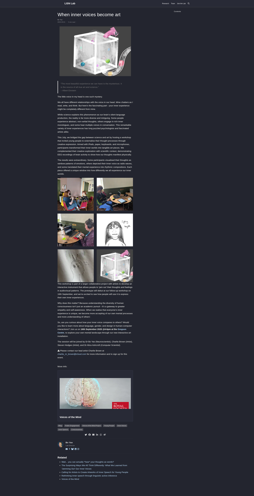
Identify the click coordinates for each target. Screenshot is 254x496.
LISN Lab (69, 3)
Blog (60, 426)
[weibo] (104, 434)
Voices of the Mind (70, 417)
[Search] (189, 3)
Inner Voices (121, 426)
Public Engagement (72, 426)
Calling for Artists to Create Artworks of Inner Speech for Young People (95, 472)
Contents (177, 11)
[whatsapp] (100, 434)
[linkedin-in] (97, 434)
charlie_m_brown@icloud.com (72, 354)
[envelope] (93, 434)
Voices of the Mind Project (91, 426)
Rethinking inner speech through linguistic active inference (89, 476)
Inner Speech (63, 429)
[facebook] (89, 434)
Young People (109, 426)
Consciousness (76, 429)
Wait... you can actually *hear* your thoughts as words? (88, 462)
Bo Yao (60, 19)
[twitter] (85, 434)
